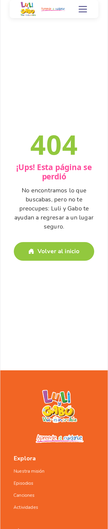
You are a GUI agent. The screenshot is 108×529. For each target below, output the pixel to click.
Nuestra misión (29, 471)
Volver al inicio (59, 251)
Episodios (24, 483)
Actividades (26, 507)
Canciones (24, 495)
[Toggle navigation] (83, 9)
